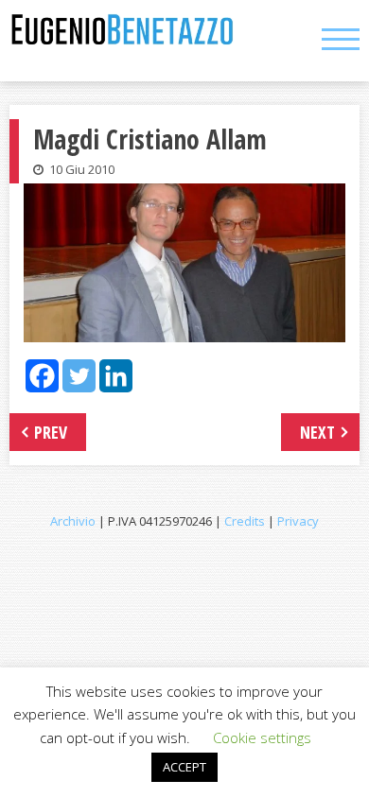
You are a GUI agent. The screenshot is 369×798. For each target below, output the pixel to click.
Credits (244, 520)
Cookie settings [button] (262, 737)
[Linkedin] (115, 375)
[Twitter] (79, 375)
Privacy (298, 520)
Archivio (73, 520)
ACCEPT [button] (184, 766)
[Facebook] (42, 375)
